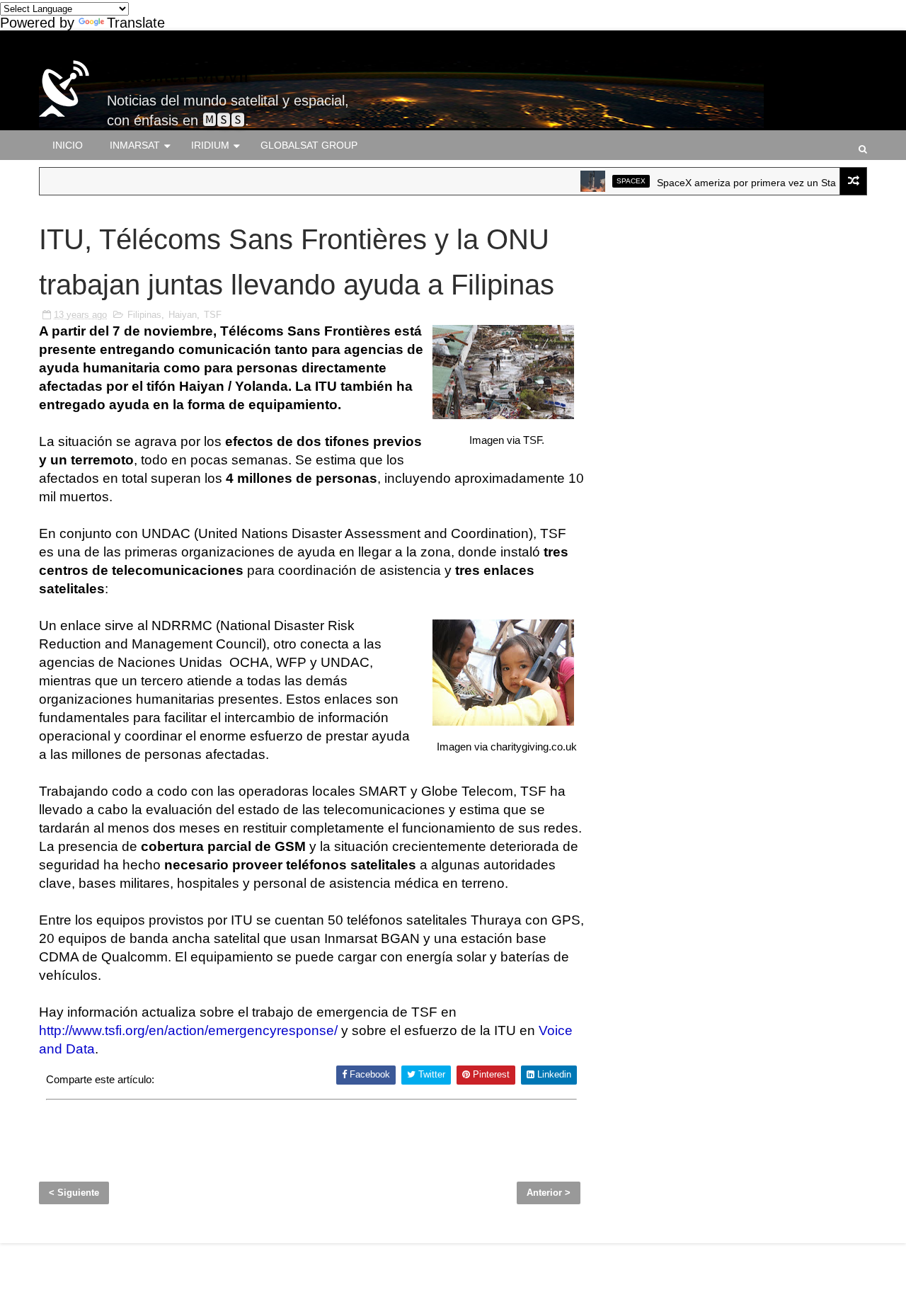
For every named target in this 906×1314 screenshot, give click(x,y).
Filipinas (144, 314)
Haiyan (182, 314)
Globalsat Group (308, 145)
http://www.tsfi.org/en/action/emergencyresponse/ (188, 1030)
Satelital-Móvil (177, 74)
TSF (213, 314)
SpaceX (613, 181)
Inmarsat (135, 145)
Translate (136, 22)
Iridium (210, 145)
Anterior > (548, 1192)
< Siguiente (74, 1192)
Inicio (67, 145)
